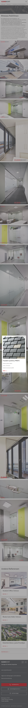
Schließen (25, 337)
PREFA (4, 370)
